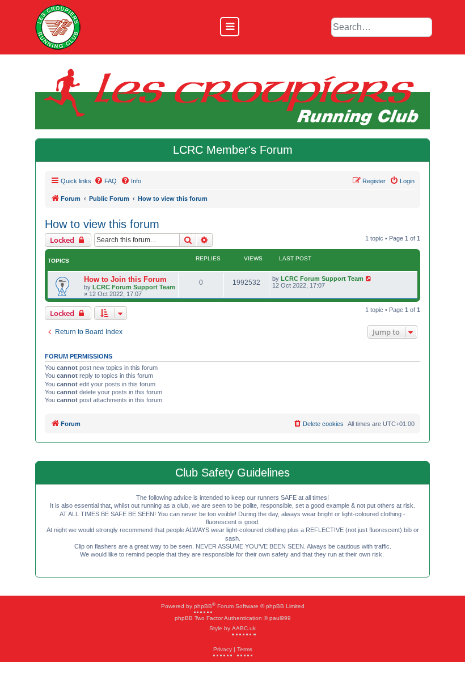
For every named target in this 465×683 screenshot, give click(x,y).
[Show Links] (229, 26)
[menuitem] (105, 181)
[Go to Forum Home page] (58, 27)
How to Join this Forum (125, 279)
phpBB (203, 606)
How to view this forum (102, 224)
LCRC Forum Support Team (133, 287)
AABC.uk (244, 628)
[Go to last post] (369, 278)
